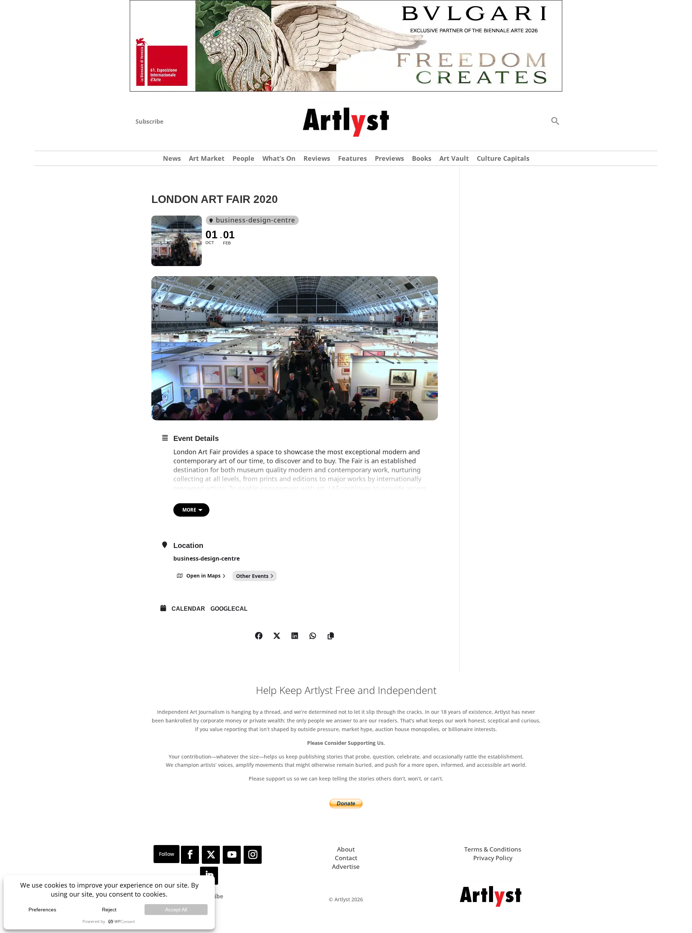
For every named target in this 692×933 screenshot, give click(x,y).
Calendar (188, 609)
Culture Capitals (503, 159)
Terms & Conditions (492, 849)
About (346, 849)
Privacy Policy (493, 858)
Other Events (252, 575)
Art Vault (454, 159)
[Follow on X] (211, 855)
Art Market (207, 159)
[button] (555, 120)
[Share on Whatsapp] (313, 636)
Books (421, 159)
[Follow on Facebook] (190, 855)
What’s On (279, 159)
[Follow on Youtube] (232, 855)
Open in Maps (203, 575)
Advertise (346, 866)
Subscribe (149, 121)
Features (352, 159)
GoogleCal (229, 609)
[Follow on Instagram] (253, 855)
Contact (346, 858)
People (243, 159)
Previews (389, 159)
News (172, 159)
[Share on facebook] (259, 636)
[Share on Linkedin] (295, 636)
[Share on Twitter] (277, 636)
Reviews (316, 159)
